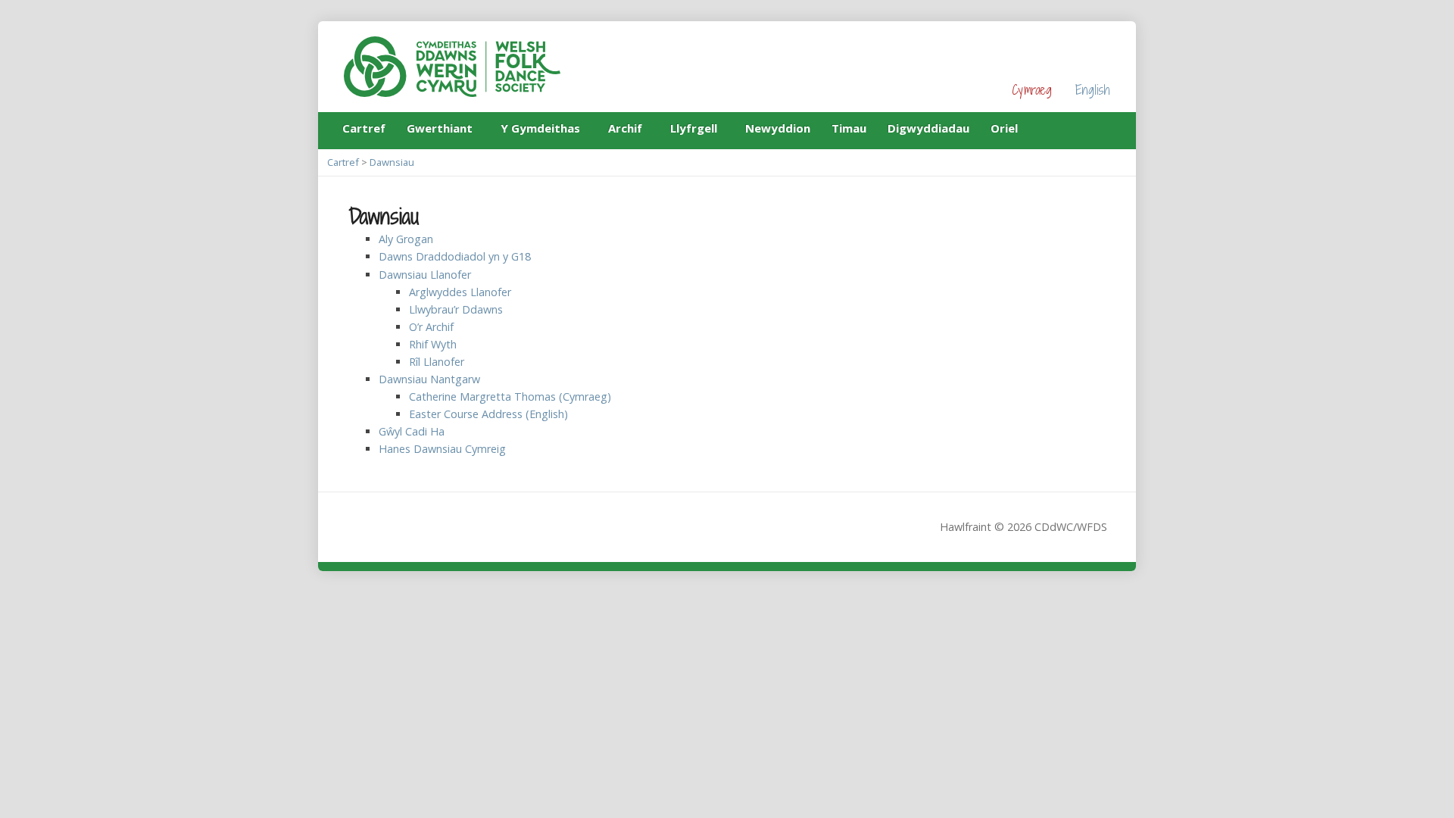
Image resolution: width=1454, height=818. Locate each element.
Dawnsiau (392, 162)
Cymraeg (1032, 89)
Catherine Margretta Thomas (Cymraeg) (510, 396)
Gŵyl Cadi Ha (412, 431)
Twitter (1104, 127)
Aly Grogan (406, 239)
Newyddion (777, 128)
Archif (625, 130)
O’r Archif (431, 327)
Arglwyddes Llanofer (460, 292)
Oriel (1004, 128)
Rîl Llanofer (436, 361)
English (1092, 89)
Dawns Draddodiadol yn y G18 (455, 256)
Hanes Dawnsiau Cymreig (442, 449)
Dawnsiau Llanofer (425, 274)
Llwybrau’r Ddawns (456, 309)
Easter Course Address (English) (488, 414)
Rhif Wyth (433, 344)
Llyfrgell (693, 130)
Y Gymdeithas (540, 130)
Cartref (363, 128)
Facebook (1081, 127)
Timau (849, 128)
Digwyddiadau (928, 128)
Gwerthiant (440, 130)
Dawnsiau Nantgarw (429, 379)
